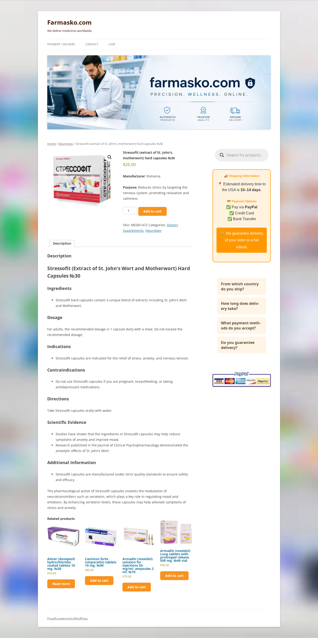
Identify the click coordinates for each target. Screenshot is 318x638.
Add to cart (152, 211)
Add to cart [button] (99, 580)
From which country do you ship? (240, 286)
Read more (61, 584)
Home (51, 144)
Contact (91, 44)
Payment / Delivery (61, 44)
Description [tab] (62, 243)
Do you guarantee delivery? (237, 345)
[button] (109, 157)
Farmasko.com (69, 22)
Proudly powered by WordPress (67, 618)
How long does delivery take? (240, 306)
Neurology (65, 144)
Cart (111, 44)
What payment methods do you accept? (241, 325)
